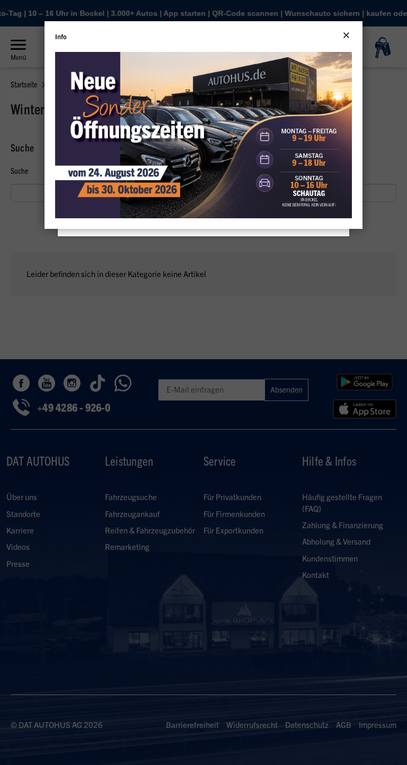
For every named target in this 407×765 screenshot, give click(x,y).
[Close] (346, 35)
